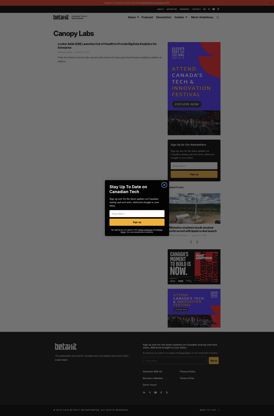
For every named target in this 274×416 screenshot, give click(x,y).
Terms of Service (145, 230)
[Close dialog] (164, 184)
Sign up (137, 222)
